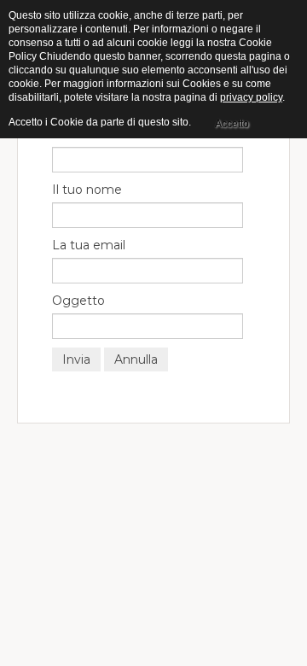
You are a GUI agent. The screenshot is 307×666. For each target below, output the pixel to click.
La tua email (88, 245)
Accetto (232, 124)
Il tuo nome (87, 189)
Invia (76, 359)
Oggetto (78, 300)
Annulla (136, 359)
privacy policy (251, 97)
